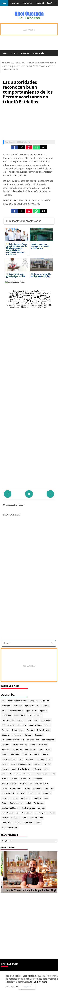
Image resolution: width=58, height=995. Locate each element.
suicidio (24, 818)
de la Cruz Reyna (8, 725)
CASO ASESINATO (34, 715)
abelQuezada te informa (17, 701)
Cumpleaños (45, 720)
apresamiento (31, 710)
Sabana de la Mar (16, 803)
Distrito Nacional (43, 730)
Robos (4, 803)
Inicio (4, 53)
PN (52, 788)
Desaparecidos (18, 730)
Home (4, 3)
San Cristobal (39, 803)
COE (36, 720)
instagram (39, 3)
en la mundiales (33, 740)
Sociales (5, 818)
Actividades (6, 706)
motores (5, 779)
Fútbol (24, 754)
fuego (4, 754)
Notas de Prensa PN (9, 783)
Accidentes (45, 701)
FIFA (41, 749)
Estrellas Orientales (19, 745)
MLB (53, 774)
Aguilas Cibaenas (31, 706)
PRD (38, 793)
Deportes (25, 53)
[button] (14, 147)
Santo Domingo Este (24, 813)
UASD (18, 822)
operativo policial (41, 783)
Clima (29, 720)
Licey (46, 769)
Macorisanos (28, 774)
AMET (4, 710)
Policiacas (21, 793)
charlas (20, 720)
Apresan (43, 710)
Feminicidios (17, 749)
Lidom (4, 774)
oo (31, 783)
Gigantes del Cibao (9, 759)
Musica (23, 779)
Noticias (23, 783)
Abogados (33, 701)
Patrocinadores (16, 788)
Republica (37, 798)
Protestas (46, 793)
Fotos (48, 749)
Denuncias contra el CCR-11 (39, 725)
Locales (14, 53)
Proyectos (5, 798)
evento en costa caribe (38, 745)
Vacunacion (28, 822)
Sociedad (14, 818)
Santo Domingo (7, 813)
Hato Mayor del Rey (44, 759)
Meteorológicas (42, 774)
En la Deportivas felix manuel (13, 740)
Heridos (5, 764)
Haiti (21, 759)
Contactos (27, 3)
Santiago (41, 808)
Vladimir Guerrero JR (9, 827)
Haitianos (29, 759)
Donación (28, 735)
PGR (46, 788)
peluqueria (37, 788)
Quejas (15, 798)
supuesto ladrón (37, 818)
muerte (14, 779)
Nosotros (14, 3)
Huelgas (37, 764)
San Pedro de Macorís (10, 808)
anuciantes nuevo (16, 710)
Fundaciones (14, 754)
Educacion (39, 735)
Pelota (27, 788)
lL (10, 774)
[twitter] (47, 3)
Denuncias (22, 725)
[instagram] (56, 3)
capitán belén (19, 715)
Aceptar (27, 987)
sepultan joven (40, 813)
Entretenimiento (48, 740)
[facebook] (43, 3)
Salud (28, 803)
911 (3, 701)
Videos (38, 822)
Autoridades (6, 715)
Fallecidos (5, 749)
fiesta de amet (30, 749)
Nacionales (38, 779)
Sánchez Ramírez (28, 808)
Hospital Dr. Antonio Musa (21, 764)
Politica (30, 793)
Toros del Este (7, 822)
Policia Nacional (8, 793)
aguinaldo (45, 706)
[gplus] (52, 3)
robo (46, 798)
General (45, 754)
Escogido (5, 745)
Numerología (38, 53)
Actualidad (18, 706)
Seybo (52, 813)
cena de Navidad (8, 720)
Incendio (5, 769)
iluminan (47, 764)
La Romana (37, 769)
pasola (4, 788)
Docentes (5, 735)
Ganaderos (34, 754)
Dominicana (16, 735)
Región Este (25, 798)
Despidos (30, 730)
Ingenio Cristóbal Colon (20, 769)
